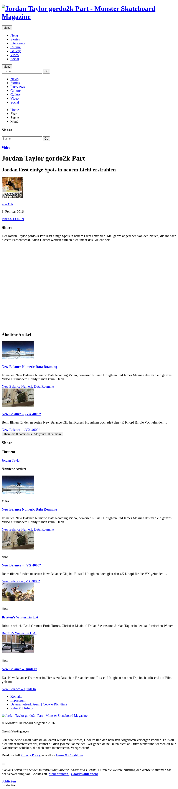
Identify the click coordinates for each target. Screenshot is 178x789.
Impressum (17, 700)
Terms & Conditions (69, 755)
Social (14, 59)
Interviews (17, 43)
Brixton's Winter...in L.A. (20, 617)
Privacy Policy (31, 755)
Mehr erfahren (59, 774)
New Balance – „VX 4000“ (21, 414)
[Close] (3, 763)
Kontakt (15, 696)
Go (46, 71)
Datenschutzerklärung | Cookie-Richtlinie (38, 704)
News (14, 35)
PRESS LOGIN (13, 219)
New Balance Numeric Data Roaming (29, 367)
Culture (15, 47)
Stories (15, 39)
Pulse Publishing (21, 708)
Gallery (15, 51)
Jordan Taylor (11, 460)
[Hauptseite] (89, 16)
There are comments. (32, 434)
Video (14, 55)
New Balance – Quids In (19, 669)
